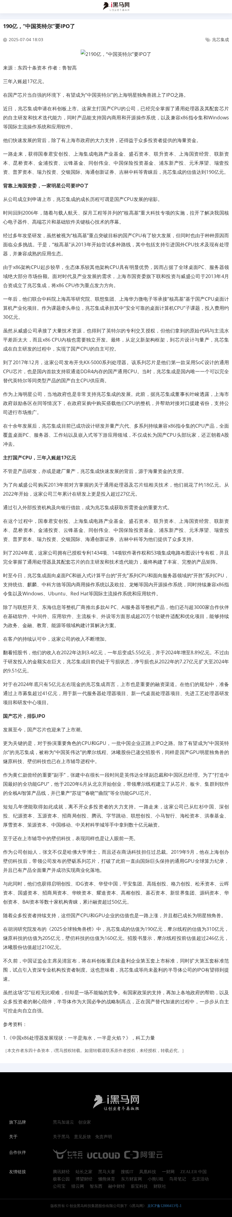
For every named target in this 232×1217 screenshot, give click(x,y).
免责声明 (103, 1137)
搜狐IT (127, 1172)
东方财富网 (131, 1179)
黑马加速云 (63, 1122)
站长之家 (84, 1172)
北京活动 (200, 1179)
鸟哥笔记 (177, 1179)
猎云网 (77, 1186)
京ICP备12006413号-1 (164, 1206)
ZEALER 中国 (193, 1172)
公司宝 (59, 1186)
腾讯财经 (61, 1172)
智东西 (96, 1186)
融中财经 (116, 1186)
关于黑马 (61, 1137)
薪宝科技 (139, 1186)
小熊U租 (155, 1179)
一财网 (168, 1172)
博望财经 (84, 1179)
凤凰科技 (147, 1172)
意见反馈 (82, 1137)
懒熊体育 (106, 1179)
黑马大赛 (106, 1172)
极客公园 (61, 1179)
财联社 (159, 1186)
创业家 (84, 1122)
